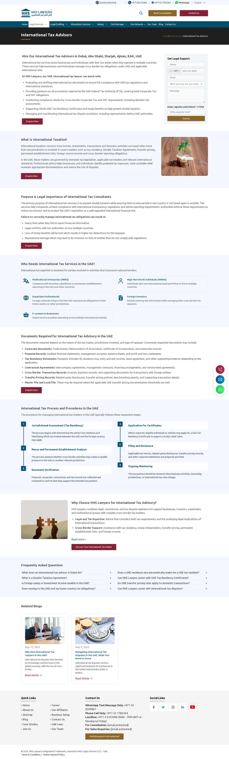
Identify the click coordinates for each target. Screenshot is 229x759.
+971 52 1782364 (117, 713)
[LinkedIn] (183, 710)
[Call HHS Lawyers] (220, 369)
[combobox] (174, 71)
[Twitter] (164, 710)
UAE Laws (57, 724)
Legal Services (36, 24)
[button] (141, 13)
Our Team (152, 24)
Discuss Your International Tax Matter (94, 547)
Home (25, 24)
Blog (161, 24)
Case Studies (30, 724)
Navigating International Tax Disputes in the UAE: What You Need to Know (92, 655)
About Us (28, 709)
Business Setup (61, 714)
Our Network (137, 24)
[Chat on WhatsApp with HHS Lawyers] (220, 389)
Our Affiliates (60, 709)
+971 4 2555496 (108, 717)
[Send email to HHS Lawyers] (220, 379)
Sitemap (28, 714)
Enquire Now (32, 121)
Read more (78, 539)
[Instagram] (173, 710)
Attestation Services (81, 24)
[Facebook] (154, 710)
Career (56, 705)
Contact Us (194, 13)
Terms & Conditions (31, 754)
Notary (100, 24)
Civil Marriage (117, 24)
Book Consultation (163, 13)
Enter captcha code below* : (185, 106)
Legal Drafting (57, 24)
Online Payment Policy (54, 754)
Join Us (27, 728)
